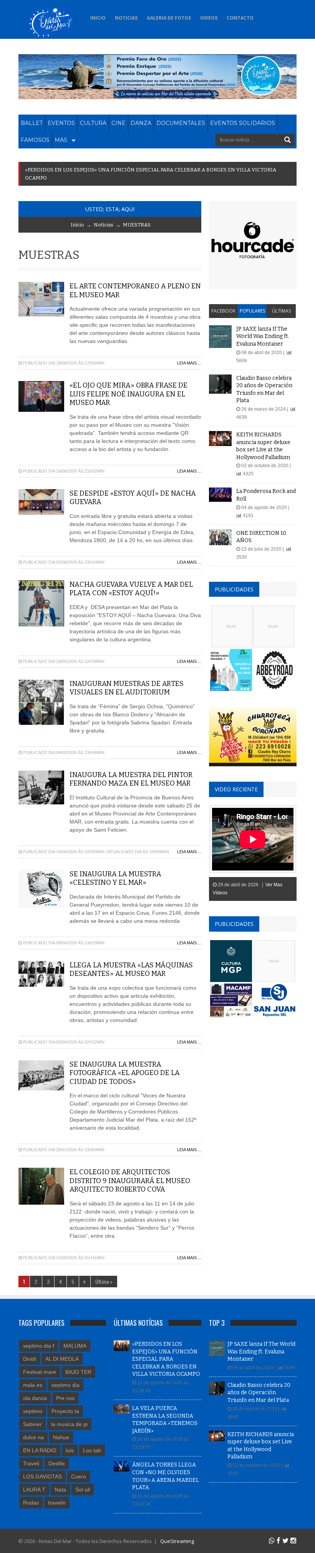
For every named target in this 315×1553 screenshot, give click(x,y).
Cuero (78, 1476)
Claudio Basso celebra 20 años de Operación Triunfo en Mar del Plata (258, 1392)
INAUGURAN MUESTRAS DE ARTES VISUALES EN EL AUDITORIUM (127, 688)
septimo (32, 1411)
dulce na (33, 1437)
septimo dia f (38, 1346)
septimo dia (65, 1385)
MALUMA (74, 1346)
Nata (60, 1489)
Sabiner (32, 1424)
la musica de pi (69, 1424)
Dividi (29, 1359)
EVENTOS (61, 123)
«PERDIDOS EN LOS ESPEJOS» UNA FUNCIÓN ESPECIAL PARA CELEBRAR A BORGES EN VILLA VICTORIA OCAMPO (166, 1359)
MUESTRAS (137, 225)
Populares (252, 311)
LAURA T (34, 1489)
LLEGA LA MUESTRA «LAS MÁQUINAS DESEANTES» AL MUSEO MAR (131, 969)
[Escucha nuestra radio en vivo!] (267, 15)
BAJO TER (78, 1372)
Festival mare (39, 1372)
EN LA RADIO (39, 1450)
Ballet (32, 123)
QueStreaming (176, 1541)
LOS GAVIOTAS (42, 1476)
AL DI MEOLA (62, 1359)
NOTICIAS (126, 18)
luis (70, 1450)
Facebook (223, 311)
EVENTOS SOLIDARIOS (242, 123)
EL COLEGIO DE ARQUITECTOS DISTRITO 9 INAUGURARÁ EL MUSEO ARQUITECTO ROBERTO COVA (130, 1180)
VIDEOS (208, 18)
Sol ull (82, 1489)
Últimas (281, 311)
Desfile (56, 1463)
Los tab (92, 1450)
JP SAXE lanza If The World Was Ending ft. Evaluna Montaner (262, 336)
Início (77, 225)
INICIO (98, 18)
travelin (57, 1503)
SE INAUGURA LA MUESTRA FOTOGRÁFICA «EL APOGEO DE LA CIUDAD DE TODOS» (125, 1073)
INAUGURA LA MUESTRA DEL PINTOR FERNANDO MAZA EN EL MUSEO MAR (131, 779)
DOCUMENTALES (180, 123)
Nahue (61, 1437)
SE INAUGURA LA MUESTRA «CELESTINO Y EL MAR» (115, 878)
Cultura (93, 123)
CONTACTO (240, 18)
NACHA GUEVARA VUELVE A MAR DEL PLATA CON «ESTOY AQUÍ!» (131, 589)
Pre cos (65, 1398)
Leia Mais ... (189, 363)
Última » (104, 1281)
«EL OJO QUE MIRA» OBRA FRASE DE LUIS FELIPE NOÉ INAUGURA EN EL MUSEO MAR (128, 394)
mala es (32, 1385)
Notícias (103, 225)
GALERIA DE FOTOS (169, 18)
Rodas (31, 1503)
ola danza (35, 1398)
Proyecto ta (65, 1411)
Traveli (31, 1463)
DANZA (141, 123)
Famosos (35, 139)
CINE (118, 123)
